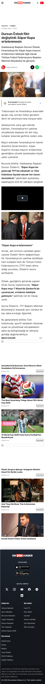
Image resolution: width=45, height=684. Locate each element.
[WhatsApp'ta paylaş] (37, 67)
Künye (3, 645)
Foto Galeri (28, 612)
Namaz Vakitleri (30, 619)
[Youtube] (21, 589)
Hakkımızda (5, 641)
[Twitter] (6, 589)
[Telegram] (37, 589)
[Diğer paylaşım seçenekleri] (42, 67)
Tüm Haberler (6, 627)
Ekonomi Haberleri (8, 616)
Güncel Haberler (7, 608)
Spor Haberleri (6, 612)
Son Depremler (29, 623)
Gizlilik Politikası (7, 660)
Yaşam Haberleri (7, 619)
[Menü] (2, 3)
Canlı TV (27, 608)
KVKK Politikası (7, 656)
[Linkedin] (21, 595)
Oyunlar (27, 616)
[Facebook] (29, 589)
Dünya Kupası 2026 (8, 631)
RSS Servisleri (29, 627)
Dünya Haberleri (7, 623)
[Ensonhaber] (22, 3)
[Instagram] (14, 589)
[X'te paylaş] (32, 67)
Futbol (12, 26)
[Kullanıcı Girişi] (37, 3)
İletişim (4, 649)
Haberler (4, 26)
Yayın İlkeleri (6, 652)
